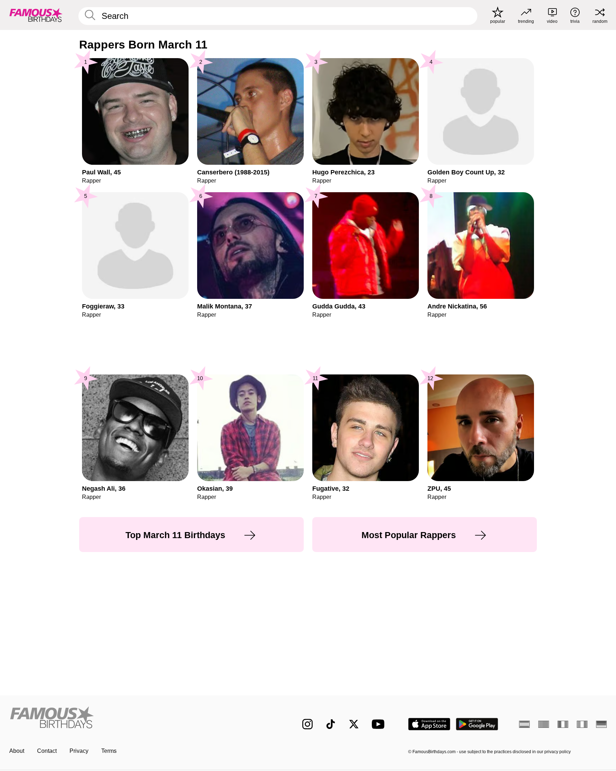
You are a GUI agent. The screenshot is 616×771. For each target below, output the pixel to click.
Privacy (79, 751)
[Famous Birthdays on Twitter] (354, 724)
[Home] (141, 718)
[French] (563, 724)
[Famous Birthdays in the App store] (429, 724)
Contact (47, 751)
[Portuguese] (543, 724)
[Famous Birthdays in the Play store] (477, 724)
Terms (109, 751)
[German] (601, 724)
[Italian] (582, 724)
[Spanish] (524, 724)
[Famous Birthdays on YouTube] (379, 724)
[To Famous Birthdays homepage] (36, 15)
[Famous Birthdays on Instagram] (307, 724)
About (16, 751)
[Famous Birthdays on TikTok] (330, 724)
